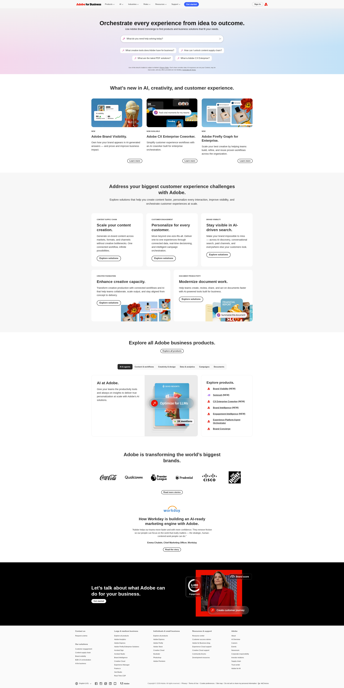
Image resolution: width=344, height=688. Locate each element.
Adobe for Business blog (201, 643)
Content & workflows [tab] (144, 367)
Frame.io (117, 668)
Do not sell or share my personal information (240, 683)
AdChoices (265, 683)
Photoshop (157, 658)
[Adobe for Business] (266, 4)
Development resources (201, 658)
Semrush (217, 395)
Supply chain (236, 661)
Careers (234, 643)
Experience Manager (122, 665)
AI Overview (235, 639)
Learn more (134, 161)
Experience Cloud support (201, 647)
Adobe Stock (158, 647)
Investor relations (237, 658)
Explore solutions (108, 258)
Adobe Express (119, 643)
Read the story (172, 549)
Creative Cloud (119, 661)
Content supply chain (83, 653)
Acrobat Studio (119, 654)
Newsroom (235, 650)
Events (233, 647)
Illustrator (156, 654)
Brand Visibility (220, 389)
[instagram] (101, 683)
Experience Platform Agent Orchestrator (226, 421)
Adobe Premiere (159, 661)
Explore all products (172, 351)
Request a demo (81, 636)
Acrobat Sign (119, 650)
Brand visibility (80, 656)
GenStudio (118, 672)
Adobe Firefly (158, 643)
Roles (146, 4)
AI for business (80, 663)
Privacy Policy (164, 67)
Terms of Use (193, 683)
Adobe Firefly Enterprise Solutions (126, 647)
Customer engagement (83, 649)
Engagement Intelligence (225, 414)
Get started (191, 4)
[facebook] (96, 683)
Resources (159, 4)
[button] (83, 683)
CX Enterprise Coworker (225, 401)
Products (108, 4)
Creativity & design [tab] (167, 367)
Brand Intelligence (222, 408)
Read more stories (172, 492)
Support (174, 4)
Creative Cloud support (200, 650)
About (233, 636)
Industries (132, 4)
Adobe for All (236, 668)
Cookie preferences (207, 683)
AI (120, 4)
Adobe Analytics (120, 639)
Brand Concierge (221, 429)
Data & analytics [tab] (187, 367)
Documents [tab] (219, 367)
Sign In (257, 4)
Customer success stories (201, 639)
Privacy (184, 683)
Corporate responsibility (240, 654)
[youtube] (115, 683)
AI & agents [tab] (125, 367)
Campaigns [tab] (204, 367)
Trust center (235, 665)
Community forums (199, 654)
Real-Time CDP (120, 676)
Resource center (198, 636)
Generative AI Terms (189, 70)
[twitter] (105, 683)
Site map (219, 683)
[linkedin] (110, 683)
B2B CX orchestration (83, 660)
